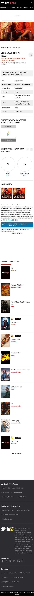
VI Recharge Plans (6, 519)
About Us (4, 573)
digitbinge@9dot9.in (7, 231)
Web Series (10, 7)
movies (2, 7)
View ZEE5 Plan (8, 140)
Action (3, 58)
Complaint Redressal (7, 586)
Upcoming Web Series (7, 497)
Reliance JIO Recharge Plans (9, 514)
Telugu (3, 63)
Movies (9, 47)
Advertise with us (25, 573)
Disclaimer (16, 582)
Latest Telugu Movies (8, 60)
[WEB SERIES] (14, 7)
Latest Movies (5, 488)
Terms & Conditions (17, 577)
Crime (8, 58)
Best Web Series (22, 497)
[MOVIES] (5, 7)
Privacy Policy (5, 582)
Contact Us (13, 573)
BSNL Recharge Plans (23, 510)
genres (26, 7)
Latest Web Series (17, 492)
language (19, 7)
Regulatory (4, 577)
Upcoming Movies (18, 488)
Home (2, 47)
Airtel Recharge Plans (7, 510)
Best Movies (5, 492)
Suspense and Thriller (18, 58)
